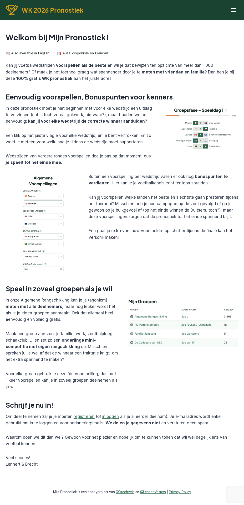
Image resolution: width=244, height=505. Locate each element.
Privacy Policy (180, 492)
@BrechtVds (125, 492)
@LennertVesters (153, 492)
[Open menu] (233, 10)
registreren (84, 416)
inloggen (110, 416)
